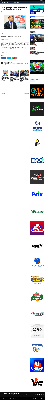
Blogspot (14, 398)
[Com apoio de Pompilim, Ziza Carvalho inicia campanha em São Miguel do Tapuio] (32, 52)
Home (1, 0)
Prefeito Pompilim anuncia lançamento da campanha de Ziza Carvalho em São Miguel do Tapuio (5, 78)
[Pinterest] (14, 58)
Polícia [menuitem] (11, 2)
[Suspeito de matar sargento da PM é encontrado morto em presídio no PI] (32, 43)
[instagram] (41, 394)
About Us (34, 398)
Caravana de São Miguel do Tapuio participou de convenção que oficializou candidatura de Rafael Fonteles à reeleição (24, 78)
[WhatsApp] (12, 58)
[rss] (43, 394)
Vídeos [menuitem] (18, 2)
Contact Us (38, 398)
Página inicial (2, 5)
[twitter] (41, 0)
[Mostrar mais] (17, 58)
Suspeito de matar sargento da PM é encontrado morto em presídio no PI (39, 43)
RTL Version (42, 398)
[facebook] (40, 0)
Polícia (37, 79)
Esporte (32, 79)
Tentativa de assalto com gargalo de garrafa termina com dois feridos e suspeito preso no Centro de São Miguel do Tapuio (37, 37)
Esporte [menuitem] (8, 2)
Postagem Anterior (3, 93)
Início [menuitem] (4, 2)
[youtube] (42, 0)
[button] (43, 2)
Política (6, 5)
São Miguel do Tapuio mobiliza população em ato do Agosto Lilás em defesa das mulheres (39, 48)
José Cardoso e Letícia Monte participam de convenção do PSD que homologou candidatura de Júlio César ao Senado (14, 78)
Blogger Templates (6, 398)
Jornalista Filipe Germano (8, 62)
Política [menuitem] (15, 2)
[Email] (16, 58)
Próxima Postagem (26, 93)
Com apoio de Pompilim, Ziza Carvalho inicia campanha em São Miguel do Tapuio (39, 52)
